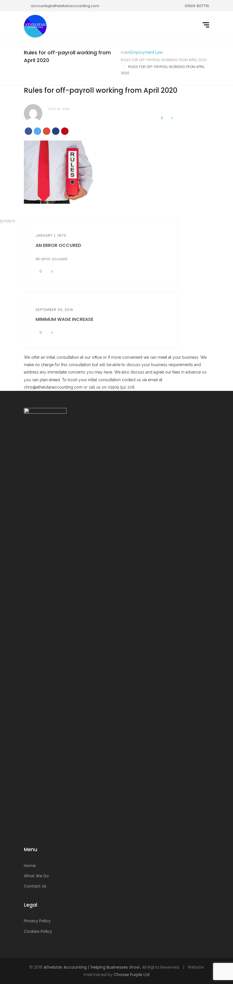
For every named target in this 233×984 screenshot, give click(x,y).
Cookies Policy (38, 931)
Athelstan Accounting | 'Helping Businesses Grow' (91, 967)
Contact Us (35, 886)
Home (125, 52)
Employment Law (146, 52)
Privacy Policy (37, 921)
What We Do (36, 876)
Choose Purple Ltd (131, 974)
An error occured (58, 245)
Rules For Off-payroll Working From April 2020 (164, 59)
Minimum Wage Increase (64, 319)
